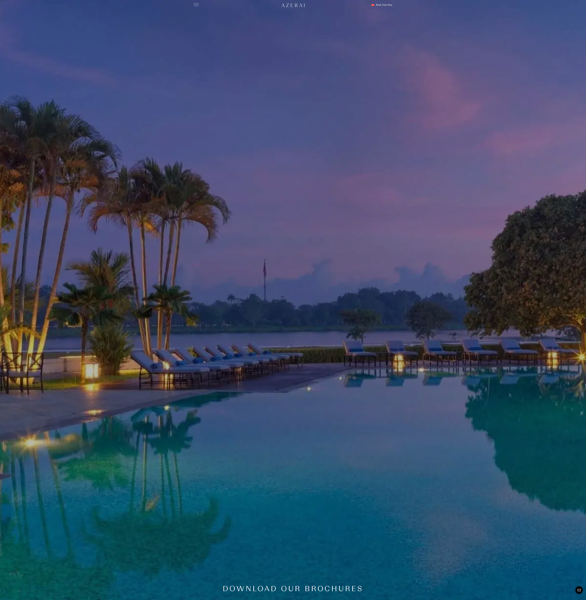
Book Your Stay (384, 5)
